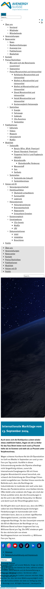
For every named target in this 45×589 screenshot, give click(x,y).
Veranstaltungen (12, 250)
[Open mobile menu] (2, 20)
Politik (8, 271)
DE (42, 20)
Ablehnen (12, 585)
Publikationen (11, 262)
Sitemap (8, 551)
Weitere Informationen (8, 587)
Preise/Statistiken (13, 259)
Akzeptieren (4, 585)
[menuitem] (9, 24)
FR (42, 22)
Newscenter (10, 253)
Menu (3, 14)
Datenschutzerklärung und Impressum (21, 554)
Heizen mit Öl (11, 268)
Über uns (9, 247)
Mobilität (9, 265)
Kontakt (8, 256)
